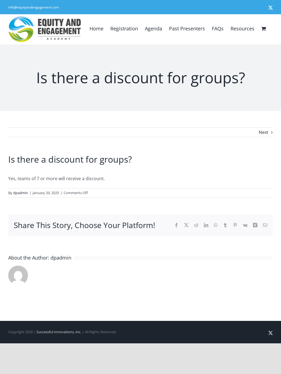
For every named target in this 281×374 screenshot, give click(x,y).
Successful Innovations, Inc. (58, 331)
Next (263, 132)
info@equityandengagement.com (33, 7)
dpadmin (20, 192)
